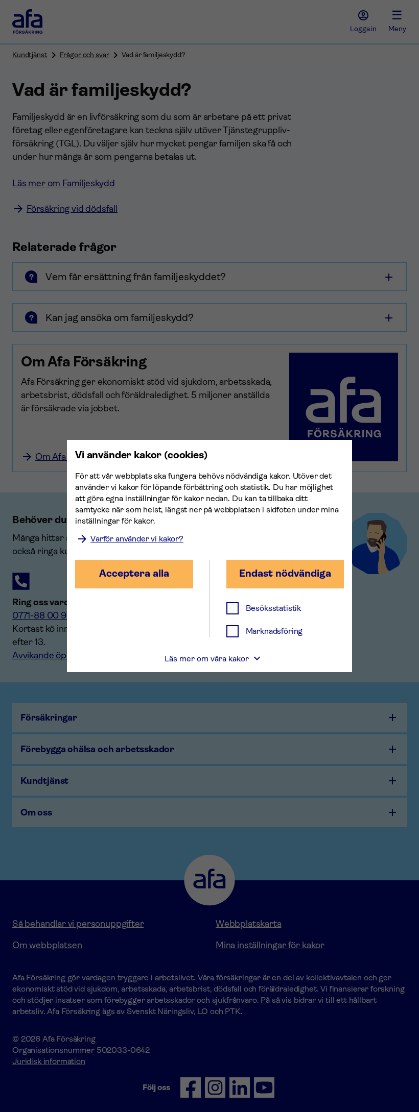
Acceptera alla (134, 573)
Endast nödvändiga (285, 573)
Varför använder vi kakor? (136, 538)
